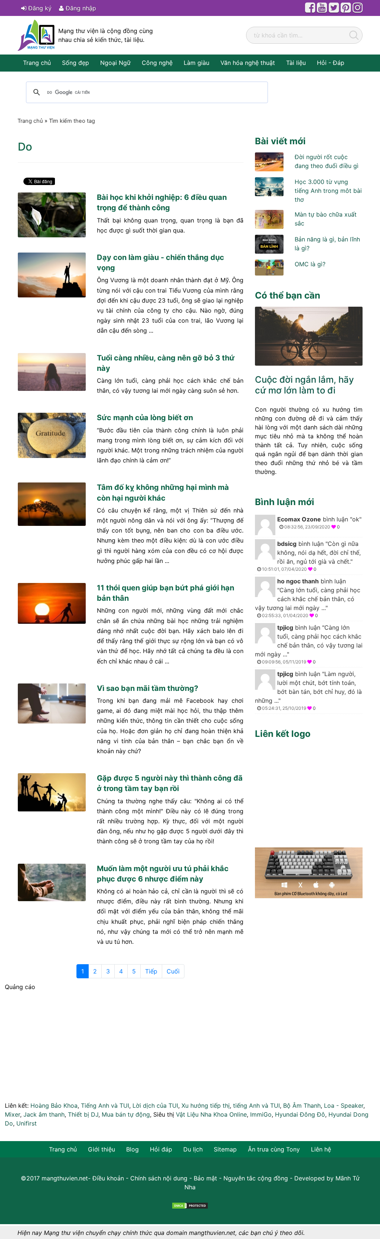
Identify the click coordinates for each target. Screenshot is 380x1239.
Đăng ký (39, 8)
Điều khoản (108, 1178)
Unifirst (26, 1123)
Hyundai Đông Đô (300, 1114)
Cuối (173, 971)
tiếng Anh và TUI (256, 1105)
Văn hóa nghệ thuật (247, 62)
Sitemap (225, 1149)
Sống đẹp (75, 62)
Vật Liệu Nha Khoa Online (211, 1114)
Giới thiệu (101, 1149)
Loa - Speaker (343, 1105)
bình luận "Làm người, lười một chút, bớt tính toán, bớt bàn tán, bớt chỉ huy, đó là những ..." (308, 690)
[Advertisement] (309, 791)
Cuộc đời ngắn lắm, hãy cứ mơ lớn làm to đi (304, 385)
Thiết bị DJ (83, 1114)
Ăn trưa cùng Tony (274, 1149)
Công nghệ (157, 62)
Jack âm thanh (44, 1114)
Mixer (12, 1114)
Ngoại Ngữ (115, 62)
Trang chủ (37, 62)
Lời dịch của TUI (155, 1105)
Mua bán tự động (126, 1114)
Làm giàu (196, 62)
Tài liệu (296, 62)
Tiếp (151, 971)
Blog (132, 1149)
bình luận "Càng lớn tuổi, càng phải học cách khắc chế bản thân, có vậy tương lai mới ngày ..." (307, 597)
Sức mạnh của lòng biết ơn (145, 417)
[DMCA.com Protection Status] (190, 1205)
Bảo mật (205, 1178)
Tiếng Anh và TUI (105, 1105)
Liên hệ (321, 1149)
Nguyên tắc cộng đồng (255, 1178)
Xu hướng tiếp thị (205, 1105)
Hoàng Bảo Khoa (54, 1105)
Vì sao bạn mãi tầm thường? (147, 688)
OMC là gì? (310, 264)
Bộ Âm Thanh (302, 1105)
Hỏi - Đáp (330, 62)
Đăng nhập (80, 8)
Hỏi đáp (161, 1149)
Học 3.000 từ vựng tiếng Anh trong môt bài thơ (328, 190)
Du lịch (193, 1149)
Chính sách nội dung (158, 1178)
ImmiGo (261, 1114)
